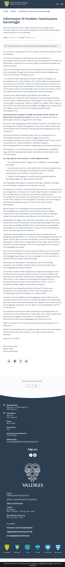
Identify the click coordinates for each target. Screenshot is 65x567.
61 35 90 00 (11, 509)
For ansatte (11, 523)
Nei (36, 386)
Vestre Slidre (47, 552)
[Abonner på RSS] (8, 361)
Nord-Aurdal (6, 552)
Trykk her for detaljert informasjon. (42, 563)
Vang (27, 552)
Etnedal (37, 552)
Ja (28, 386)
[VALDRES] (32, 475)
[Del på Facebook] (19, 361)
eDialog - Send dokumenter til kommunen (22, 499)
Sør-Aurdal (17, 552)
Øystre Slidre (58, 552)
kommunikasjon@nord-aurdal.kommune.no (22, 441)
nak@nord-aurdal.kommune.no (18, 495)
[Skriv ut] (14, 361)
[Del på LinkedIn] (25, 361)
